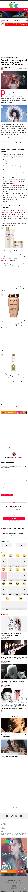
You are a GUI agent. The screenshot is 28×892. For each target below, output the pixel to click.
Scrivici (2, 827)
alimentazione (14, 185)
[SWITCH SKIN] (24, 9)
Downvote (21, 545)
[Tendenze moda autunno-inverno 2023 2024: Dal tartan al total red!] (14, 647)
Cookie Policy (3, 824)
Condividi (2, 72)
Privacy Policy (3, 823)
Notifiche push (4, 826)
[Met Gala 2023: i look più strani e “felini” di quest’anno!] (14, 671)
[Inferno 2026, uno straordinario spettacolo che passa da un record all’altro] (6, 14)
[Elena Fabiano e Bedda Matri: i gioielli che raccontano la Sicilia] (14, 747)
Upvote (6, 545)
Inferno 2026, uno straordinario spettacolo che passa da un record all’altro (6, 20)
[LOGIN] (26, 9)
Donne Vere (10, 732)
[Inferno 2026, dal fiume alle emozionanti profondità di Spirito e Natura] (19, 14)
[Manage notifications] (24, 889)
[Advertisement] (14, 40)
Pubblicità (3, 829)
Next (27, 16)
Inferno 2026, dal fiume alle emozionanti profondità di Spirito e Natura (18, 19)
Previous (0, 16)
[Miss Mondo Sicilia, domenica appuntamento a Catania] (14, 624)
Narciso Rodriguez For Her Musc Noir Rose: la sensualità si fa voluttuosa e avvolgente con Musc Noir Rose (13, 706)
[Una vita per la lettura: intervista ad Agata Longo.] (14, 725)
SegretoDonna (14, 447)
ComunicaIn (3, 828)
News (16, 754)
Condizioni (3, 831)
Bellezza (5, 614)
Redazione (3, 822)
